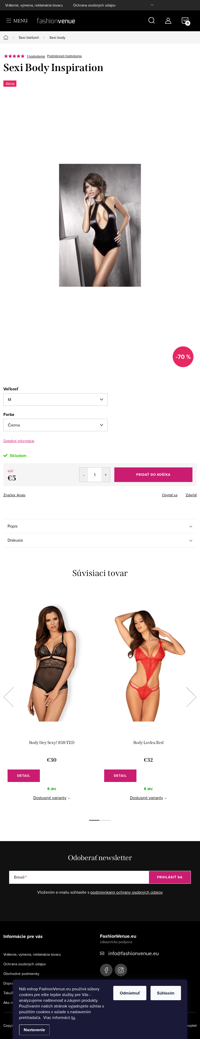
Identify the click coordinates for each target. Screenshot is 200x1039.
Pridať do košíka (153, 474)
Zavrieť (40, 493)
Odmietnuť (130, 993)
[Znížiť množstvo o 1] (83, 475)
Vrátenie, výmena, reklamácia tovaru (34, 5)
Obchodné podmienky (21, 973)
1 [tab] (94, 820)
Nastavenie (34, 1030)
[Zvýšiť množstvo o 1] (105, 475)
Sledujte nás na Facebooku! (106, 970)
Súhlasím (165, 993)
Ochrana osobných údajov (94, 5)
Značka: (14, 495)
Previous (8, 697)
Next (191, 697)
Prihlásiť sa (170, 877)
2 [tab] (106, 820)
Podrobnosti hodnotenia (64, 56)
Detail (23, 775)
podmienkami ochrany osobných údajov (126, 892)
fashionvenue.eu (121, 970)
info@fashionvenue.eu (133, 953)
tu (73, 1017)
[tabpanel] (51, 702)
